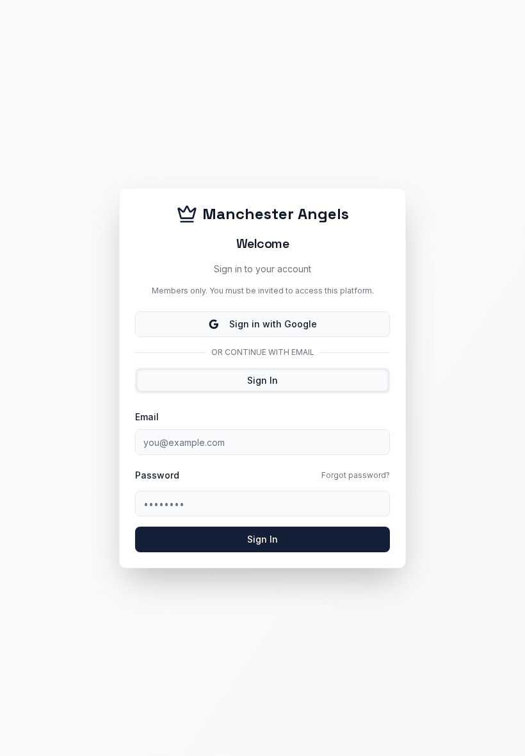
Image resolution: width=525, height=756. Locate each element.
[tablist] (262, 380)
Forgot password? (355, 475)
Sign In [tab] (262, 380)
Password (157, 475)
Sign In (262, 539)
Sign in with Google (273, 323)
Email (147, 416)
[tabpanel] (262, 480)
